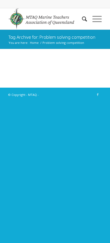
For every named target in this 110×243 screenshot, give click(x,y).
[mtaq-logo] (45, 18)
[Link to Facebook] (98, 95)
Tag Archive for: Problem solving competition (51, 37)
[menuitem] (82, 18)
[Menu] (94, 18)
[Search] (82, 18)
